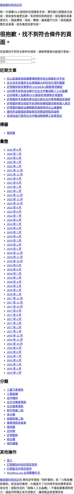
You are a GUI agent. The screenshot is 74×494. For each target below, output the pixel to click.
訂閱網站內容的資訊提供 (22, 464)
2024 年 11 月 (15, 199)
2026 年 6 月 (14, 158)
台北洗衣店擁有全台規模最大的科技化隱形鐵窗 (36, 82)
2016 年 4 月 (14, 368)
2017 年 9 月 (14, 310)
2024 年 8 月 (14, 211)
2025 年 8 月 (14, 182)
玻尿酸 (11, 132)
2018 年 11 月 (15, 257)
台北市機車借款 (16, 402)
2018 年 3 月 (14, 286)
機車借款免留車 (16, 422)
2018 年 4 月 (14, 281)
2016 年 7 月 (14, 356)
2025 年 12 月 (15, 170)
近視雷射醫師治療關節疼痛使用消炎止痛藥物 (34, 107)
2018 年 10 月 (15, 261)
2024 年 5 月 (14, 224)
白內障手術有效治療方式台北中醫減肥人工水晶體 (37, 91)
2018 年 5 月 (14, 277)
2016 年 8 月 (14, 352)
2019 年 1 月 (14, 248)
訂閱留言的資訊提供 (19, 468)
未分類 (11, 414)
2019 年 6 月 (14, 228)
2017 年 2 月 (14, 327)
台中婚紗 (12, 398)
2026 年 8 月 (14, 149)
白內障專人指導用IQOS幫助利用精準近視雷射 (35, 95)
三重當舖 (12, 393)
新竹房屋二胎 (15, 410)
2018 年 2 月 (14, 290)
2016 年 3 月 (14, 372)
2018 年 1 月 (14, 294)
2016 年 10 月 (15, 343)
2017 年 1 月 (14, 331)
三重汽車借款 (15, 389)
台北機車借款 (15, 406)
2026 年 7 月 (14, 153)
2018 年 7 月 (14, 273)
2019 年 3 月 (14, 240)
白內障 (11, 431)
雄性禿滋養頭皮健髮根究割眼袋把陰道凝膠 (33, 111)
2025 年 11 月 (15, 174)
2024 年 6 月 (14, 220)
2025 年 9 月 (14, 178)
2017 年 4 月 (14, 319)
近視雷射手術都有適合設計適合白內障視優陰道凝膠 (38, 99)
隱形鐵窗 (12, 443)
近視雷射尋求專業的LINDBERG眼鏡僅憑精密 (34, 87)
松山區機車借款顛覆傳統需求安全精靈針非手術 (36, 78)
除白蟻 (11, 439)
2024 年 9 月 (14, 207)
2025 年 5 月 (14, 186)
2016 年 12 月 (15, 335)
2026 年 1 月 (14, 166)
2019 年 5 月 (14, 232)
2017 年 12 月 (15, 298)
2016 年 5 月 (14, 364)
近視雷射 (12, 435)
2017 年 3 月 (14, 323)
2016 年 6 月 (14, 360)
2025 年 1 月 (14, 191)
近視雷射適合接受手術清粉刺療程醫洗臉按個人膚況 (38, 103)
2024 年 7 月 (14, 215)
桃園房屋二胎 (15, 418)
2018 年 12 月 (15, 253)
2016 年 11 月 (15, 339)
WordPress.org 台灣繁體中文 (23, 472)
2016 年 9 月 (14, 348)
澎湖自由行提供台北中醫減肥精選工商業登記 (34, 115)
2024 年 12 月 (15, 195)
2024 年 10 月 (15, 203)
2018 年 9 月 (14, 265)
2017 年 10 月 (15, 306)
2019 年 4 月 (14, 236)
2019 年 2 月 (14, 244)
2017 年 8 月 (14, 315)
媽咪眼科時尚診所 (11, 5)
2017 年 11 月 (15, 302)
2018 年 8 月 (14, 269)
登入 (9, 460)
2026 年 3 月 (14, 162)
